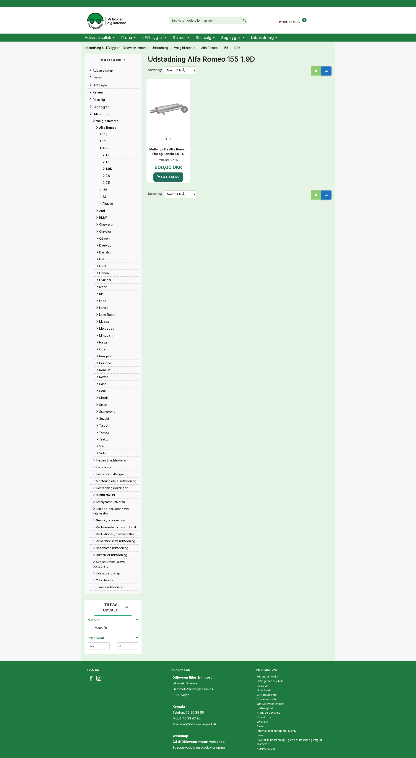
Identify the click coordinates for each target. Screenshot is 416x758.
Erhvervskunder (267, 699)
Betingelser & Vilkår (270, 681)
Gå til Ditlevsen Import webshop (198, 742)
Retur (260, 726)
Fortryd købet (266, 748)
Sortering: (155, 70)
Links (260, 735)
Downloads (264, 690)
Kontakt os (264, 717)
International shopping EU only (276, 730)
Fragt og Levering (268, 712)
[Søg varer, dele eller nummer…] (244, 20)
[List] (326, 71)
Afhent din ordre (268, 676)
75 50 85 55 (195, 712)
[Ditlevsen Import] (106, 19)
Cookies (262, 685)
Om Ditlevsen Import (270, 703)
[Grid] (316, 71)
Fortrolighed (265, 708)
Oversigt (262, 721)
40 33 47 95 (191, 718)
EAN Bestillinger (267, 694)
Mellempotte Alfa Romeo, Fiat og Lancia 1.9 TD (168, 151)
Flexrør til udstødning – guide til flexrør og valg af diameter (289, 742)
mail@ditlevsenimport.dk (198, 724)
